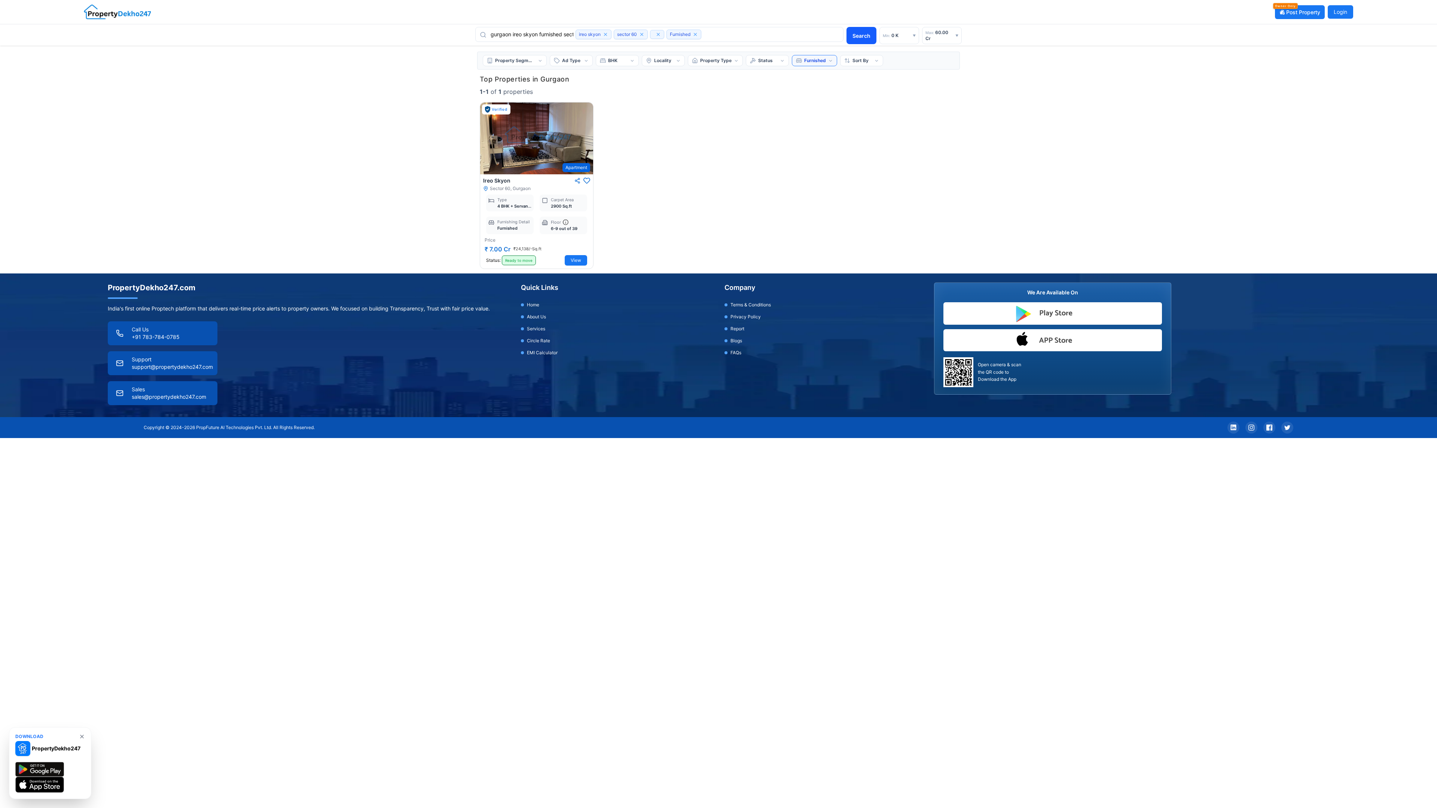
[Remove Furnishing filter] (695, 34)
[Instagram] (1251, 428)
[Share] (577, 180)
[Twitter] (1287, 428)
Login (1340, 12)
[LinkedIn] (1233, 428)
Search (861, 36)
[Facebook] (1269, 428)
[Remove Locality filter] (658, 34)
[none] (81, 736)
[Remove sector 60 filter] (641, 34)
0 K (899, 35)
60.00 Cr (941, 35)
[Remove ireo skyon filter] (605, 34)
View (576, 260)
